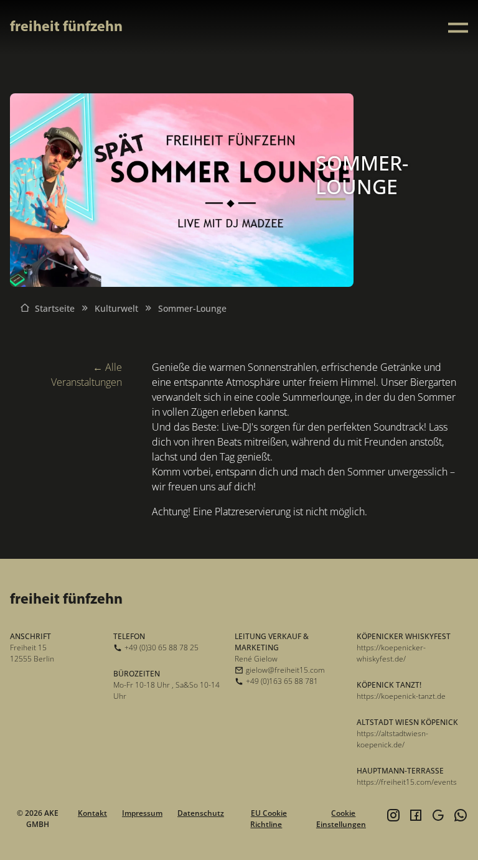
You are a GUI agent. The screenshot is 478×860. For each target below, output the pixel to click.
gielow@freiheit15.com (285, 670)
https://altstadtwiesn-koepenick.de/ (392, 739)
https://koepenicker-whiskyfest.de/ (391, 653)
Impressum (142, 813)
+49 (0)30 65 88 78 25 (161, 647)
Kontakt (92, 813)
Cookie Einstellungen (341, 819)
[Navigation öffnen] (458, 27)
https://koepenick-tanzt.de (401, 696)
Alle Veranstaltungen (86, 374)
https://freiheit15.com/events (407, 782)
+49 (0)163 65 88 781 (282, 681)
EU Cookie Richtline (268, 819)
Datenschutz (200, 813)
